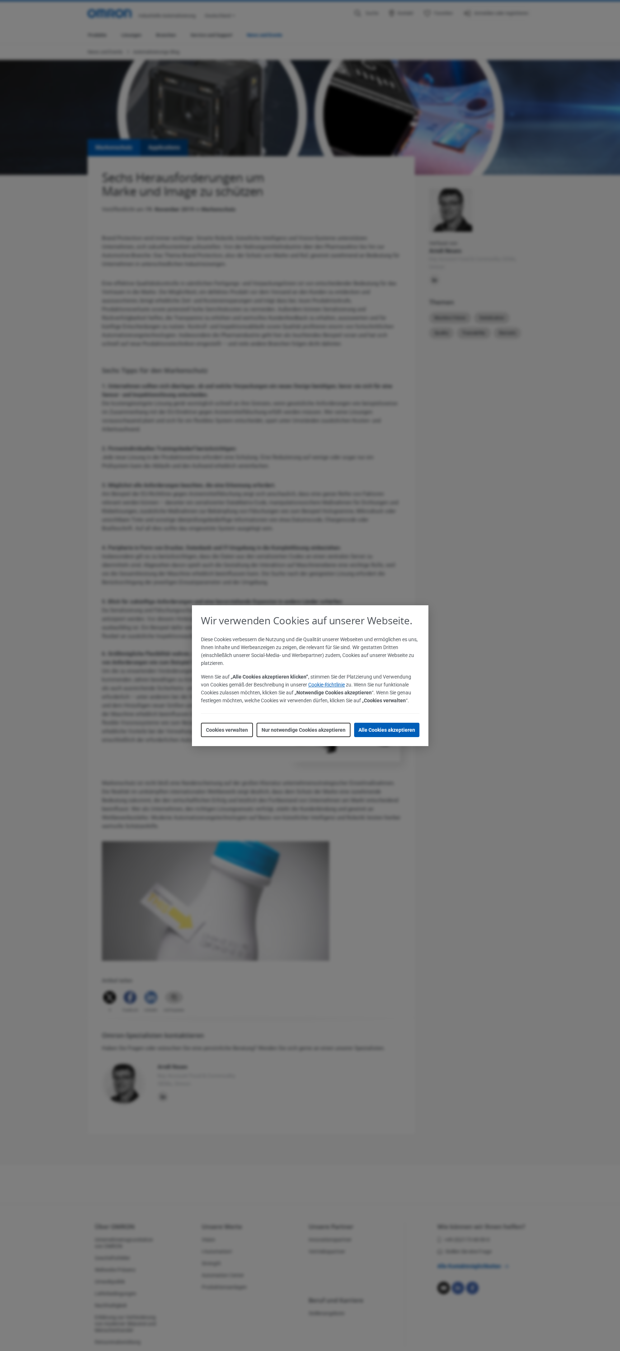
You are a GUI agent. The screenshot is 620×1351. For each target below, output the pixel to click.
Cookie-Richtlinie (326, 685)
